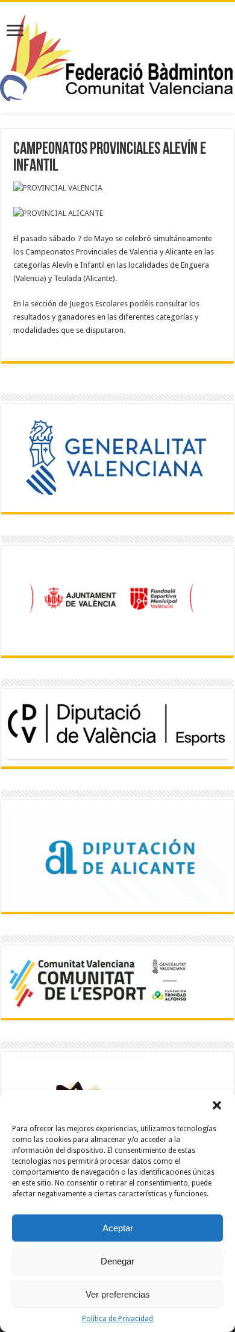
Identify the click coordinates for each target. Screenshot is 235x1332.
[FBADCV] (117, 56)
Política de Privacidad (117, 1319)
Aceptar (117, 1228)
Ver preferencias (118, 1294)
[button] (217, 1105)
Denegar (117, 1261)
